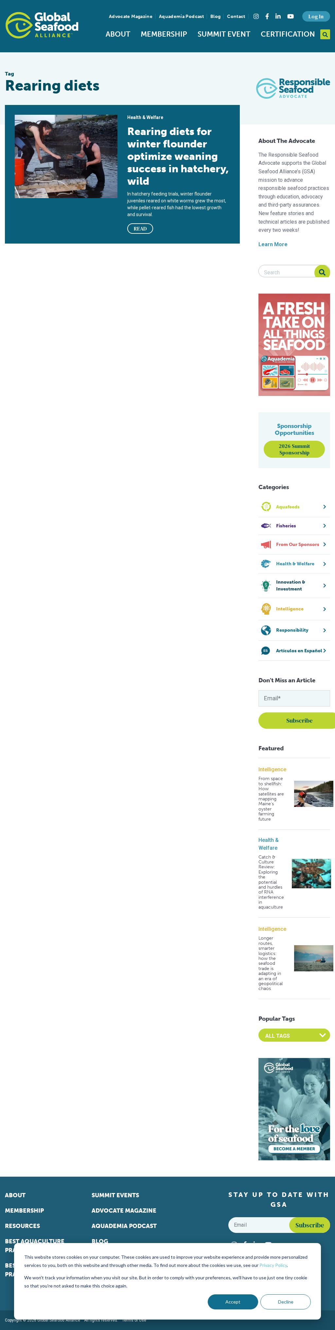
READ (140, 228)
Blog (215, 16)
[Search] (322, 273)
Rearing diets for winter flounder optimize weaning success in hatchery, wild (178, 156)
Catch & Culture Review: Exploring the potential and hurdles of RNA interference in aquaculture (271, 882)
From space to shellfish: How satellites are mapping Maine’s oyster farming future (271, 799)
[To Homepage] (42, 25)
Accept (232, 1301)
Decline (285, 1301)
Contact (236, 16)
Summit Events (115, 1195)
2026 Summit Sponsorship (294, 449)
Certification (288, 34)
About (118, 34)
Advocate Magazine (130, 16)
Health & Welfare (268, 844)
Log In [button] (316, 16)
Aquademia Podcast (181, 16)
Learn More (273, 244)
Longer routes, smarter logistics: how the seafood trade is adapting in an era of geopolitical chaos (270, 963)
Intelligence (272, 769)
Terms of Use (134, 1320)
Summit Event (224, 34)
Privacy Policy (273, 1265)
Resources (22, 1226)
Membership (164, 34)
